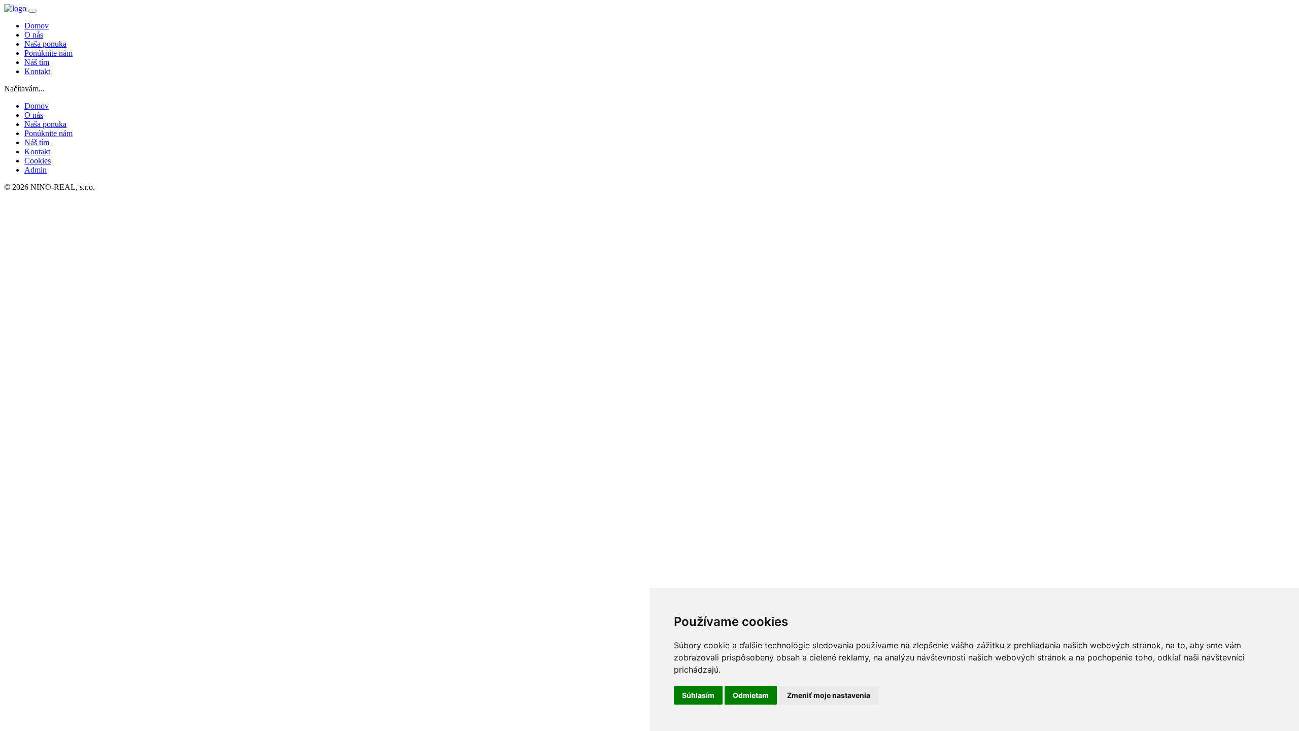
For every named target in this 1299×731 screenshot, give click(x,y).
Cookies (37, 160)
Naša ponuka (45, 44)
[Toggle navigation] (32, 11)
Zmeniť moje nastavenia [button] (828, 695)
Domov (36, 25)
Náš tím (36, 62)
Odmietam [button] (751, 695)
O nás (33, 34)
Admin (35, 169)
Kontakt (37, 71)
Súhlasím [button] (698, 695)
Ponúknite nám (48, 53)
